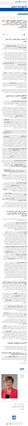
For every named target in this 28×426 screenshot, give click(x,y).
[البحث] (26, 6)
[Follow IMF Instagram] (22, 1)
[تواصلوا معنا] (26, 1)
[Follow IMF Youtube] (10, 423)
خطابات (22, 409)
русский (24, 17)
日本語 (3, 17)
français (14, 17)
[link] (27, 14)
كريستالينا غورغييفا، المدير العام (22, 376)
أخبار (23, 369)
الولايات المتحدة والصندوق (18, 406)
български (10, 17)
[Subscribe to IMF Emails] (6, 423)
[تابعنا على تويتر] (21, 423)
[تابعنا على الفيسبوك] (19, 423)
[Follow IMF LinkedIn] (23, 1)
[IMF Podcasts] (17, 1)
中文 (6, 17)
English (17, 17)
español (21, 17)
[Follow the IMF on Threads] (20, 1)
